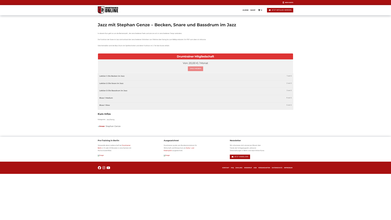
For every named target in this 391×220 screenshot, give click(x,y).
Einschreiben (195, 68)
